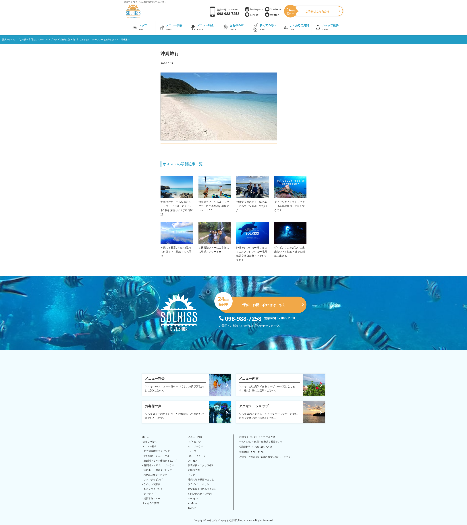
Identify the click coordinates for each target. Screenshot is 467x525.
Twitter (192, 508)
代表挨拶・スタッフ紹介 (201, 465)
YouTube (275, 9)
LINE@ (254, 15)
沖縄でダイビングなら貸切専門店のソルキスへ (230, 520)
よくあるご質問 (150, 503)
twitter (274, 15)
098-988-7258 (243, 318)
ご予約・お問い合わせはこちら (252, 302)
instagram (256, 9)
